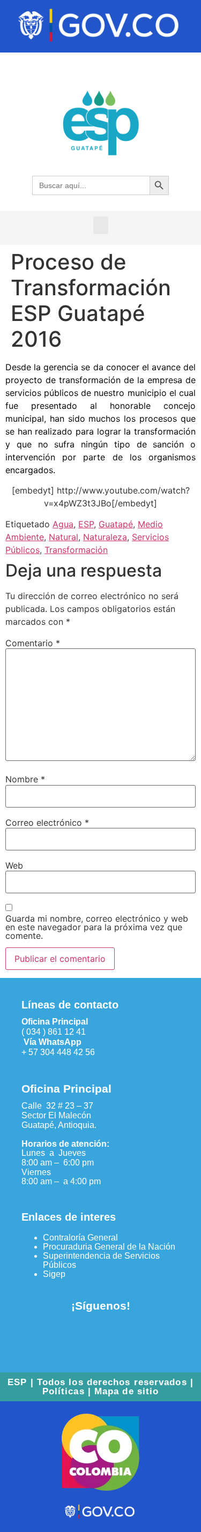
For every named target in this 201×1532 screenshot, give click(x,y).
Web (14, 865)
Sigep (54, 1274)
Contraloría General (80, 1237)
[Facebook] (83, 1336)
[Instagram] (118, 1336)
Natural (63, 537)
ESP (86, 524)
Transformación (76, 549)
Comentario (32, 643)
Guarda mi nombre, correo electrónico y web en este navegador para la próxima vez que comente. (96, 927)
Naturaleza (105, 537)
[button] (100, 225)
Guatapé (116, 524)
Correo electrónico (47, 822)
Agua (63, 524)
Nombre (25, 779)
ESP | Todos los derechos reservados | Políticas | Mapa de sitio (100, 1386)
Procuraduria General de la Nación (109, 1246)
